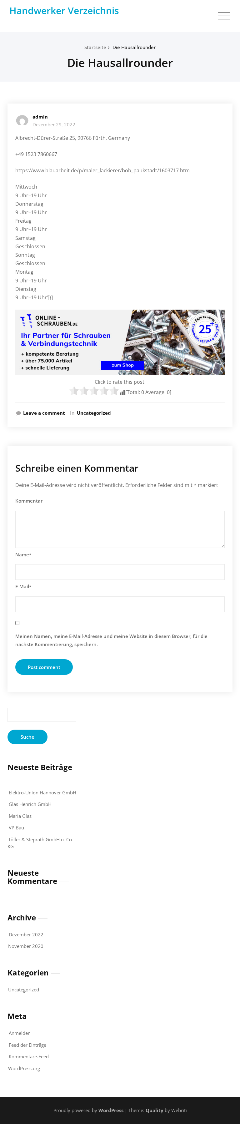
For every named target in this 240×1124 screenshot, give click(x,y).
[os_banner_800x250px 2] (120, 342)
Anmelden (20, 1033)
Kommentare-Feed (29, 1056)
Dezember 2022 (26, 934)
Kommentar (28, 501)
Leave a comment (44, 413)
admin (40, 117)
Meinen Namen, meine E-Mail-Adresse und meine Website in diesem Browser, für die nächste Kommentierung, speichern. (111, 640)
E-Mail (23, 586)
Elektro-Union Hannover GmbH (42, 792)
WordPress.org (24, 1068)
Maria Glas (20, 816)
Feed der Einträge (27, 1045)
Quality (154, 1110)
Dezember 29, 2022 (53, 124)
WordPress (110, 1110)
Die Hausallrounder (134, 47)
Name (23, 554)
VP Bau (16, 827)
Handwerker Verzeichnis (64, 10)
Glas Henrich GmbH (30, 804)
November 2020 (25, 946)
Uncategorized (94, 413)
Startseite (95, 47)
